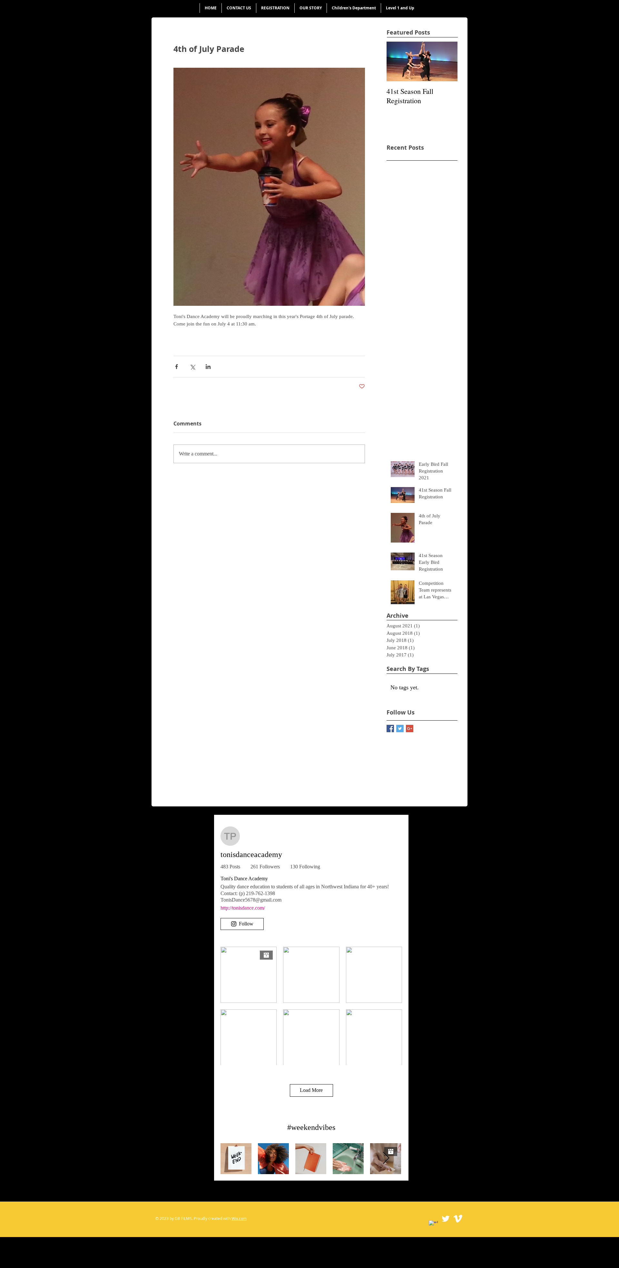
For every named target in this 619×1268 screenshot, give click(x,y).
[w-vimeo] (457, 1218)
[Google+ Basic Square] (409, 728)
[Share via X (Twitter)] (192, 367)
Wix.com (239, 1218)
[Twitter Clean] (445, 1218)
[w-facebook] (433, 1224)
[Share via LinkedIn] (208, 367)
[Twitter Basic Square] (400, 728)
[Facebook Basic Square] (390, 728)
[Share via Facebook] (176, 367)
